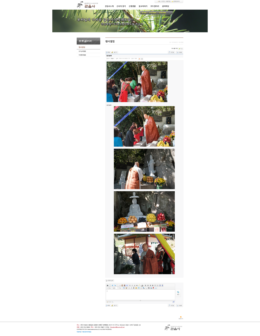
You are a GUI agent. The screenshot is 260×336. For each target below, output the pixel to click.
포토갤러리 (154, 6)
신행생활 (132, 6)
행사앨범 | (144, 12)
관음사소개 (109, 6)
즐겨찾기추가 (176, 1)
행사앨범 (82, 47)
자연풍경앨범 (162, 12)
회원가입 (168, 1)
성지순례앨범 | (152, 12)
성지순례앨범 (82, 51)
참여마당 (165, 6)
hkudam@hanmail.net (117, 327)
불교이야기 (143, 6)
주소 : (78, 325)
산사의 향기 (121, 6)
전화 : (79, 327)
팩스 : (93, 327)
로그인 (163, 1)
